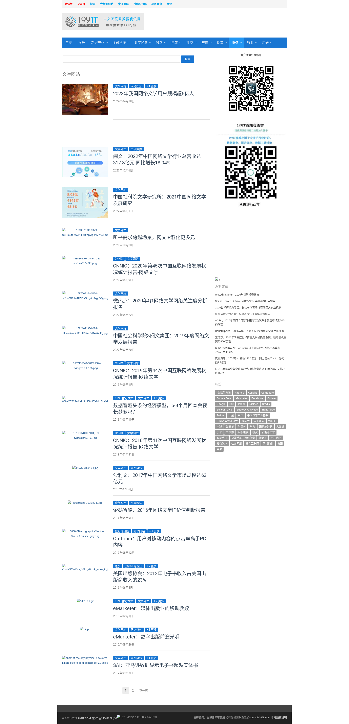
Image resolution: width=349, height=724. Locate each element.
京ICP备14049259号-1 (104, 718)
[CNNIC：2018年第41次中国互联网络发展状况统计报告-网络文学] (85, 433)
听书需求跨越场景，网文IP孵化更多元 (154, 237)
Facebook (257, 398)
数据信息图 (122, 531)
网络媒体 (136, 468)
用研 (265, 43)
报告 (81, 43)
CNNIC (119, 258)
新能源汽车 (268, 432)
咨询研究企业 (133, 566)
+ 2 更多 (151, 566)
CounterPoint (224, 398)
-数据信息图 (224, 392)
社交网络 (236, 443)
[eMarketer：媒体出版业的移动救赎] (85, 601)
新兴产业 (97, 43)
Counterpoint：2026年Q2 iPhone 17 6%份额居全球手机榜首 (249, 330)
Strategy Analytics (247, 409)
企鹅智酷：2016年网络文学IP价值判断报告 (159, 510)
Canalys (252, 392)
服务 (235, 43)
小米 (219, 432)
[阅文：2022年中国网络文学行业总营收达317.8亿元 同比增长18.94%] (85, 148)
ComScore (267, 392)
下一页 (143, 690)
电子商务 (276, 437)
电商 (174, 43)
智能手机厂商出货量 (243, 437)
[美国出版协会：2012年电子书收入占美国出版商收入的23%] (85, 566)
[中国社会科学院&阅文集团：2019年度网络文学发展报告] (85, 328)
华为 (252, 426)
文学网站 (120, 86)
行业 (250, 43)
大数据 (280, 426)
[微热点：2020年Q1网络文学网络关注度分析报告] (85, 293)
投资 (220, 43)
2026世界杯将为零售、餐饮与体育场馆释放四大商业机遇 (248, 307)
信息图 (272, 420)
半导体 (242, 426)
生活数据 (136, 149)
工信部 (230, 432)
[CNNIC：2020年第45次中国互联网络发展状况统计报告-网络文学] (85, 258)
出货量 (230, 426)
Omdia (266, 403)
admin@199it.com (260, 717)
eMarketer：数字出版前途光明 (146, 637)
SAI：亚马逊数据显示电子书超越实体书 (155, 665)
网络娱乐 (136, 86)
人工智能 (259, 420)
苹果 (219, 449)
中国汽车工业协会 (257, 415)
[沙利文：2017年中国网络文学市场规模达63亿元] (85, 467)
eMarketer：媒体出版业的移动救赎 (151, 608)
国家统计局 (265, 426)
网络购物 (268, 443)
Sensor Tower (225, 409)
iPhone (241, 403)
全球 (219, 426)
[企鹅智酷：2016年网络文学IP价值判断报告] (85, 502)
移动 (159, 43)
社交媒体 (222, 443)
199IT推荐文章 (124, 398)
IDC (231, 403)
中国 (240, 415)
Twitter (221, 415)
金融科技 (119, 43)
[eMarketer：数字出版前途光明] (85, 629)
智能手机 (222, 437)
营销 (205, 43)
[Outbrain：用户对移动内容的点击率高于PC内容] (85, 531)
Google (221, 403)
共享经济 (141, 43)
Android (239, 392)
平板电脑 (243, 432)
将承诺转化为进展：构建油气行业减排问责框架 (242, 314)
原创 (118, 566)
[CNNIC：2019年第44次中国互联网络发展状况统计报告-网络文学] (85, 363)
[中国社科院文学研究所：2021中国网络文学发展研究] (85, 189)
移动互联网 (252, 443)
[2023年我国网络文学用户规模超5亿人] (85, 86)
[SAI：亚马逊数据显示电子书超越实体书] (85, 657)
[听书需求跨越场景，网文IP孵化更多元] (85, 230)
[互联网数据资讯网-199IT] (88, 21)
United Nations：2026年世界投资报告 (237, 294)
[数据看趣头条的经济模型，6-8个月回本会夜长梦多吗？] (85, 398)
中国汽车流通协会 (227, 420)
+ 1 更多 (151, 86)
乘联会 (246, 420)
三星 (231, 415)
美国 (280, 443)
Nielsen (253, 403)
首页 (68, 43)
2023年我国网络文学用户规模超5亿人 (153, 93)
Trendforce (268, 409)
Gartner (271, 398)
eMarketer (241, 398)
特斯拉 (263, 437)
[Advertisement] (226, 22)
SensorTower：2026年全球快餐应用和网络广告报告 (245, 301)
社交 (189, 43)
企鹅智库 (120, 503)
